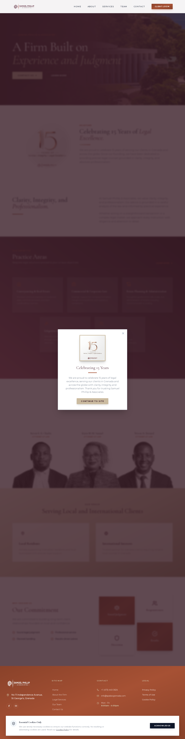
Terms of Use (148, 695)
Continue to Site (92, 401)
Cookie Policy (148, 699)
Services (108, 6)
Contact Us (57, 709)
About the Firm (59, 695)
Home (77, 6)
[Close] (123, 333)
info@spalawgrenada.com (113, 696)
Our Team (57, 704)
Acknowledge (162, 726)
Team (123, 6)
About (92, 6)
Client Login (162, 6)
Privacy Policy (149, 690)
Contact (139, 6)
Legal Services (59, 699)
